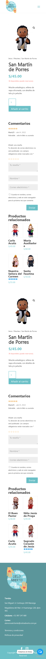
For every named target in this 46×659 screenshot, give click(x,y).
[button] (34, 28)
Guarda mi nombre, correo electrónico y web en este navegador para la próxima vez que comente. (22, 197)
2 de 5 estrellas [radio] (11, 159)
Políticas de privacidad (14, 635)
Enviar (32, 207)
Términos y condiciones (14, 630)
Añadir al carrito (19, 108)
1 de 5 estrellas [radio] (9, 159)
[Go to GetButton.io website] (40, 656)
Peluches (17, 58)
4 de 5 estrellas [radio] (16, 159)
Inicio (10, 58)
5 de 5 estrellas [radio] (18, 159)
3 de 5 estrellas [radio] (13, 159)
